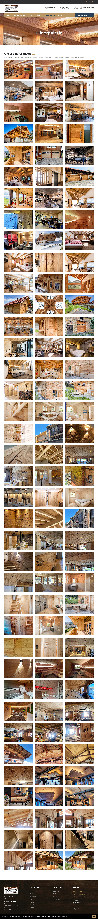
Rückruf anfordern (84, 15)
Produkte (31, 15)
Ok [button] (94, 916)
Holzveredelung (19, 15)
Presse (32, 902)
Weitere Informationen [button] (61, 916)
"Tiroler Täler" (57, 899)
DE (5, 1)
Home (9, 15)
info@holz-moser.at (79, 897)
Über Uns (40, 15)
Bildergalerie (50, 15)
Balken (55, 896)
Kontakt (60, 15)
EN (7, 1)
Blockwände (56, 891)
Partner (32, 907)
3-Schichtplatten (57, 893)
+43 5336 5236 (89, 1)
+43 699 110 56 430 (79, 894)
